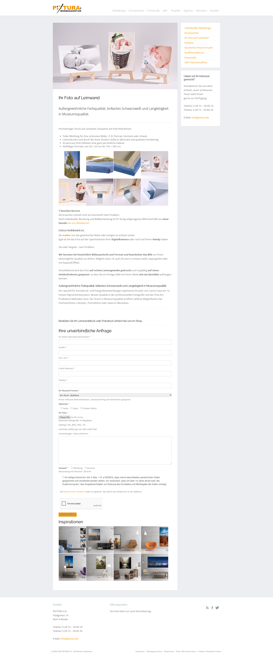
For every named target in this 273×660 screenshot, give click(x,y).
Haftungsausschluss (154, 651)
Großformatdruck (194, 52)
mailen (66, 235)
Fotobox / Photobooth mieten (209, 651)
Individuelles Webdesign (197, 28)
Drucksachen (136, 10)
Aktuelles (201, 10)
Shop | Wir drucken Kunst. (186, 651)
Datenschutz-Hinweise (74, 491)
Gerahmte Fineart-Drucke (198, 47)
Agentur (188, 10)
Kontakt (214, 10)
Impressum (140, 651)
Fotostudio (153, 10)
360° (165, 10)
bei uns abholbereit (78, 223)
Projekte (176, 10)
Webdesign (119, 10)
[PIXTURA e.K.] (67, 7)
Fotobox (189, 42)
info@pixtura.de (200, 117)
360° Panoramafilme (195, 62)
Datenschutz (169, 651)
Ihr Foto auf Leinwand (196, 37)
